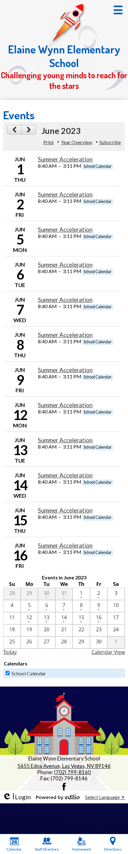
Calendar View (108, 652)
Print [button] (48, 142)
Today (10, 652)
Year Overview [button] (76, 142)
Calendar (14, 849)
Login (16, 797)
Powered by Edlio (58, 797)
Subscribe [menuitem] (110, 142)
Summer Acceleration (65, 159)
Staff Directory (47, 849)
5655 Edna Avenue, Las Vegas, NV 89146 (64, 766)
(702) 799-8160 (72, 772)
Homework (81, 849)
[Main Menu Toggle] (118, 10)
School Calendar (28, 673)
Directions (112, 849)
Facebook (64, 786)
